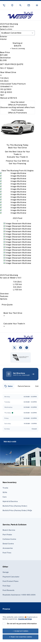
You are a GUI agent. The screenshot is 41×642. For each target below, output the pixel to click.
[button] (4, 5)
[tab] (17, 36)
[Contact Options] (29, 5)
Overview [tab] (4, 294)
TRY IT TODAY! (7, 68)
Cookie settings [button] (25, 619)
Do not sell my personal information (22, 623)
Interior (3, 39)
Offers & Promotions (17, 113)
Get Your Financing (17, 164)
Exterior (3, 37)
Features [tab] (4, 296)
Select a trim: (6, 29)
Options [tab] (3, 299)
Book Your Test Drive (17, 148)
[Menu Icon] (37, 5)
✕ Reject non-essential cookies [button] (20, 637)
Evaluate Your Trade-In (17, 157)
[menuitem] (20, 497)
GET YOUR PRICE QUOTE (11, 64)
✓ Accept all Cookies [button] (20, 631)
